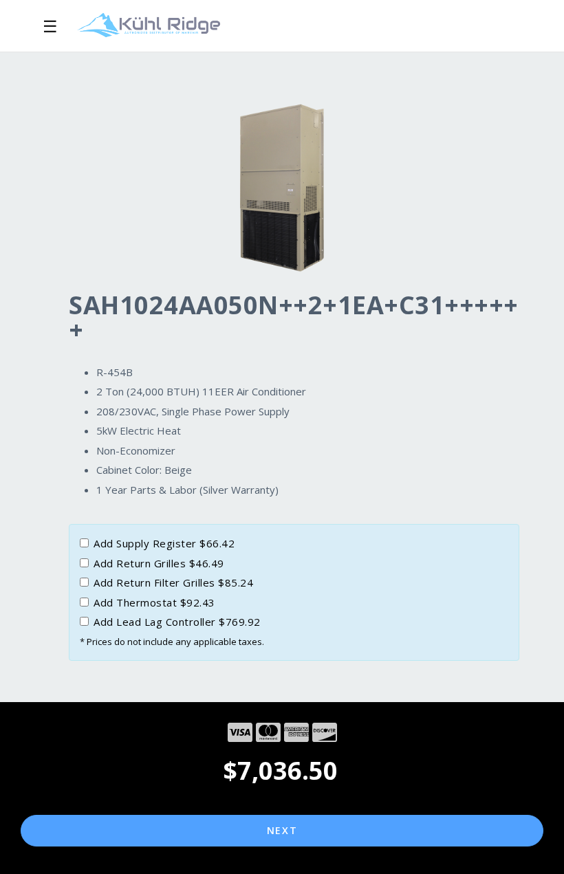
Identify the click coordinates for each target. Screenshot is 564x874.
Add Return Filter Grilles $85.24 (173, 582)
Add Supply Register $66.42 (164, 543)
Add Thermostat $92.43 (154, 602)
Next (282, 830)
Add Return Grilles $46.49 (159, 563)
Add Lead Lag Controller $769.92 (177, 622)
